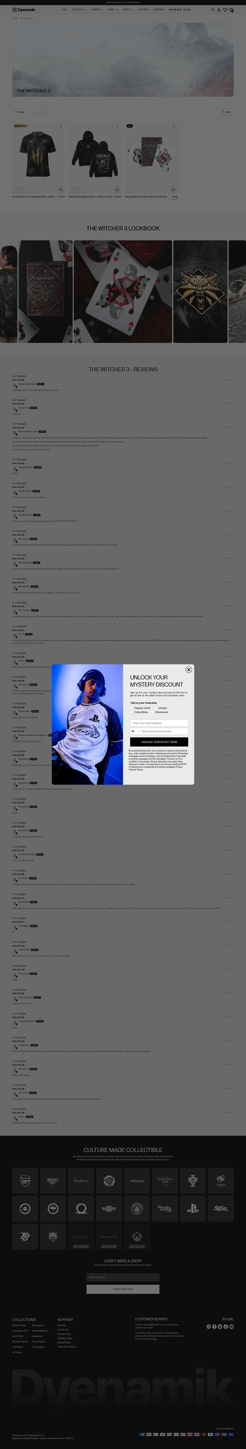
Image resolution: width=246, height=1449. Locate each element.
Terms (140, 769)
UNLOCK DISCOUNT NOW (159, 742)
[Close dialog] (189, 670)
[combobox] (135, 731)
